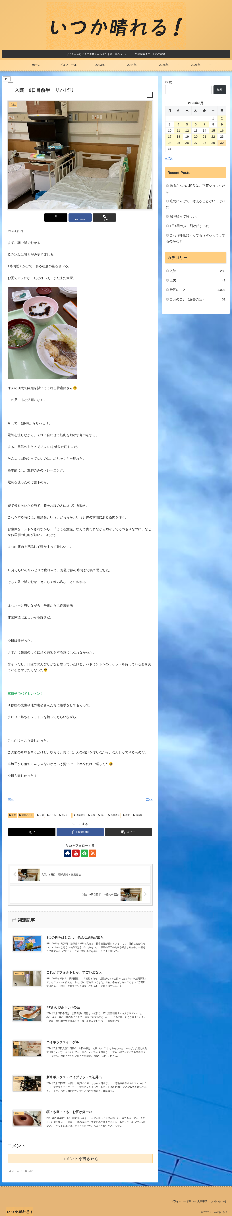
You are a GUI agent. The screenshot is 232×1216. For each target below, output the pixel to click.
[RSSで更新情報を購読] (92, 853)
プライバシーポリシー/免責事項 (189, 1201)
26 (187, 143)
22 (213, 136)
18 (178, 136)
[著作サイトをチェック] (67, 853)
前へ (11, 799)
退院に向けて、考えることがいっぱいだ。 (195, 204)
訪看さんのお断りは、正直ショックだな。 (195, 188)
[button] (104, 217)
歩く (103, 815)
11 (178, 130)
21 (204, 136)
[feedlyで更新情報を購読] (84, 853)
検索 (168, 82)
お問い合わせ (218, 1201)
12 (187, 130)
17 (169, 136)
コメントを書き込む (80, 1158)
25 (178, 143)
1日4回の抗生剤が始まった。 (191, 226)
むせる (52, 815)
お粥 (41, 815)
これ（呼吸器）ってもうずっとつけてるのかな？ (195, 238)
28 (204, 143)
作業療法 (80, 815)
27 (196, 143)
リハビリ (66, 815)
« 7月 (169, 158)
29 (213, 143)
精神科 (139, 815)
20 (196, 136)
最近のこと (27, 815)
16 (222, 130)
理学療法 (115, 815)
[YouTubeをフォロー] (76, 853)
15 (213, 130)
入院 (14, 815)
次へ (149, 799)
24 (169, 143)
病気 (127, 815)
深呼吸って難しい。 (184, 216)
